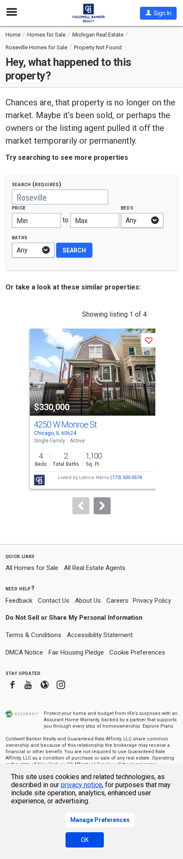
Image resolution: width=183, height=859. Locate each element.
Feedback (19, 601)
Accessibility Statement (100, 635)
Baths (20, 237)
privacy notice (81, 785)
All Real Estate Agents (95, 568)
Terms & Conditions (33, 635)
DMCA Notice (24, 652)
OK (85, 839)
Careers (117, 600)
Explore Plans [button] (158, 726)
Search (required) (37, 184)
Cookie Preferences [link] (137, 652)
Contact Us (53, 600)
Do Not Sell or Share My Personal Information (74, 617)
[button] (158, 13)
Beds (127, 207)
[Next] (102, 505)
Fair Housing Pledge (76, 652)
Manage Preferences (100, 819)
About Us (88, 600)
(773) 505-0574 (126, 477)
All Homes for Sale (32, 568)
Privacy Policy (152, 600)
